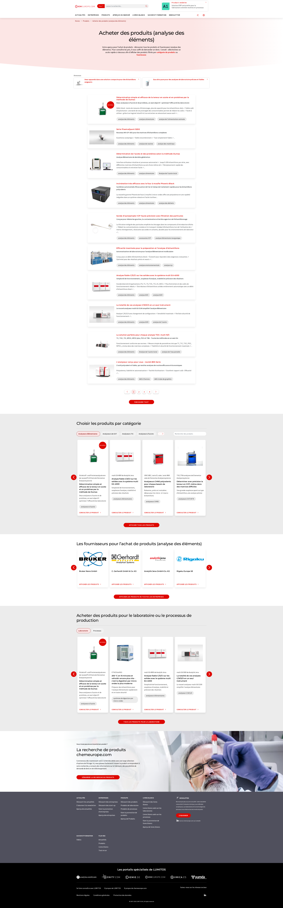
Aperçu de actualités (84, 809)
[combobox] (190, 434)
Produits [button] (106, 15)
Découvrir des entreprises (108, 802)
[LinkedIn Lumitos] (205, 895)
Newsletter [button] (174, 15)
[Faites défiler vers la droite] (162, 433)
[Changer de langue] (203, 15)
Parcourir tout (141, 402)
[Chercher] (146, 6)
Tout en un (103, 850)
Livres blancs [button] (139, 15)
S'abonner (183, 815)
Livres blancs (103, 847)
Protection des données (122, 895)
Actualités (102, 840)
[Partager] (197, 15)
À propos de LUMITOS (112, 888)
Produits (102, 843)
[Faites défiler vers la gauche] (159, 433)
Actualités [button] (80, 15)
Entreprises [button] (93, 15)
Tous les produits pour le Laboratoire (141, 722)
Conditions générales (101, 895)
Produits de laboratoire (129, 805)
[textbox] (190, 433)
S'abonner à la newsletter (86, 805)
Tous (100, 6)
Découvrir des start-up (107, 805)
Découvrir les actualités (85, 802)
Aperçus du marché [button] (121, 15)
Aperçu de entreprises (107, 815)
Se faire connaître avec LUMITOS (88, 888)
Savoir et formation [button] (157, 15)
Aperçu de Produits (128, 819)
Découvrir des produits (129, 802)
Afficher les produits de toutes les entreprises (141, 597)
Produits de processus (129, 809)
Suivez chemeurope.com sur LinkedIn (190, 821)
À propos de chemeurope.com (135, 888)
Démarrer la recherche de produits (98, 777)
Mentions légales (83, 895)
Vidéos (78, 840)
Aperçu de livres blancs (151, 827)
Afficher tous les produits (141, 525)
